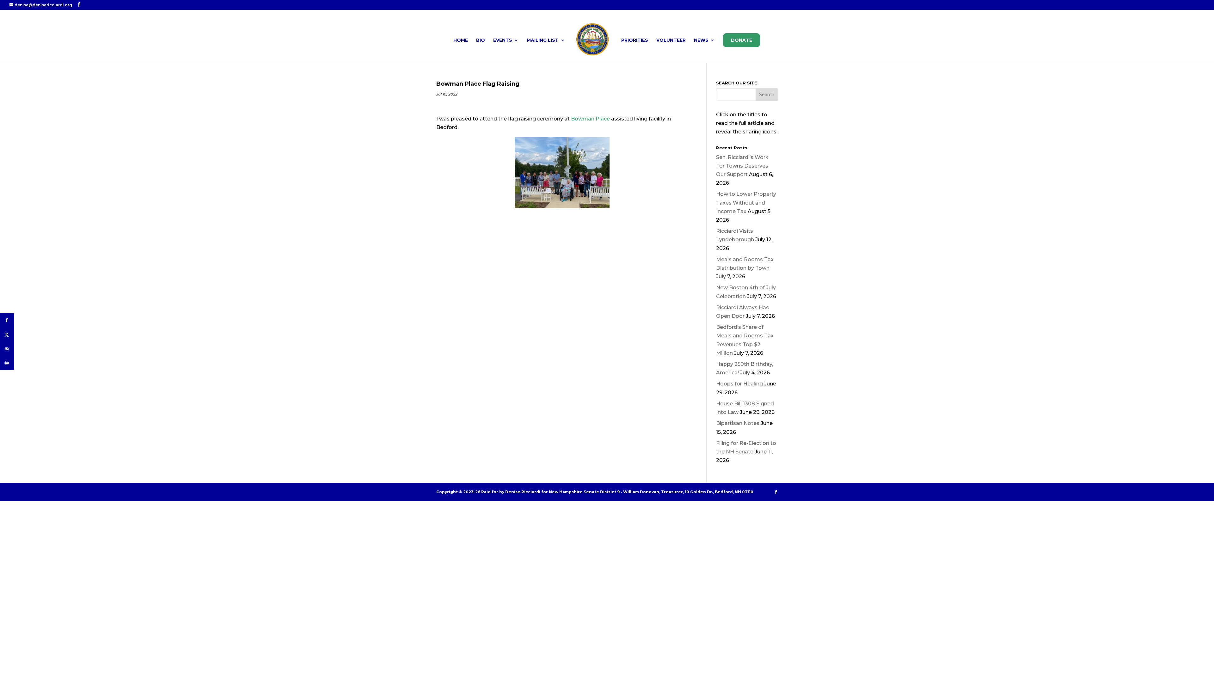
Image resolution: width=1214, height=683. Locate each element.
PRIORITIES (634, 40)
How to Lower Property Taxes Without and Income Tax (746, 202)
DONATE (741, 40)
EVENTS (502, 40)
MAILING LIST (543, 40)
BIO (480, 40)
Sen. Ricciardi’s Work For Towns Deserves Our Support (742, 165)
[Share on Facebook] (7, 320)
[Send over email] (7, 349)
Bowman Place (590, 119)
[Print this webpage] (7, 363)
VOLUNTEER (671, 40)
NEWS (701, 40)
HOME (460, 40)
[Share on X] (7, 334)
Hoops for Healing (739, 384)
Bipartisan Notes (737, 423)
